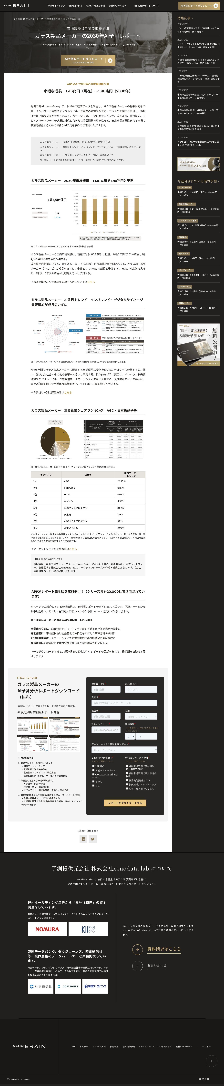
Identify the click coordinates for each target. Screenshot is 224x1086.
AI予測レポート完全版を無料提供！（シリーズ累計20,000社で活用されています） (82, 160)
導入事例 (84, 1046)
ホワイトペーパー (146, 1046)
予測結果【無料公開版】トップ (28, 18)
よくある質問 (99, 1046)
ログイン (206, 1046)
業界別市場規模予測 (95, 5)
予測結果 (114, 1046)
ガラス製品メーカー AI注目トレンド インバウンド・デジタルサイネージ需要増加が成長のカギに (90, 148)
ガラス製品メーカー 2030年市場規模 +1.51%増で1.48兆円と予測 (75, 142)
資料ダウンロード (184, 1046)
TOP (73, 1046)
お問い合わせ (165, 1046)
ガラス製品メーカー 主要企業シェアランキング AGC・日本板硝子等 (77, 155)
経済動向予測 (75, 5)
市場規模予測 (53, 18)
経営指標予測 (129, 1046)
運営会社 (204, 1079)
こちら (91, 282)
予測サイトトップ (56, 5)
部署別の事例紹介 (117, 5)
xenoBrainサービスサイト (146, 5)
